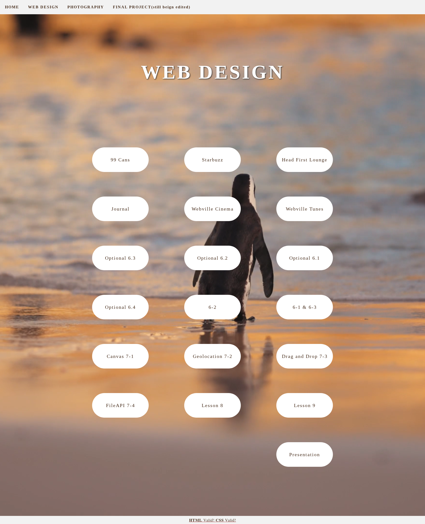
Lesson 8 (212, 405)
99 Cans (120, 159)
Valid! (202, 520)
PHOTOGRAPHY (85, 7)
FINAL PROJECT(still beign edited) (151, 7)
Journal (120, 209)
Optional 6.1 (304, 258)
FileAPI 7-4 (120, 405)
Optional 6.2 (212, 258)
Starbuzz (212, 159)
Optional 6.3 (120, 258)
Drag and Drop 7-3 (305, 356)
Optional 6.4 (120, 307)
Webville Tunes (305, 209)
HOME (12, 7)
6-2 (213, 307)
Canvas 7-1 (120, 356)
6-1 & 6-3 (305, 307)
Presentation (304, 454)
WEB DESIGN (43, 7)
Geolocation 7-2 (212, 356)
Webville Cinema (213, 209)
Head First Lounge (304, 159)
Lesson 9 (305, 405)
